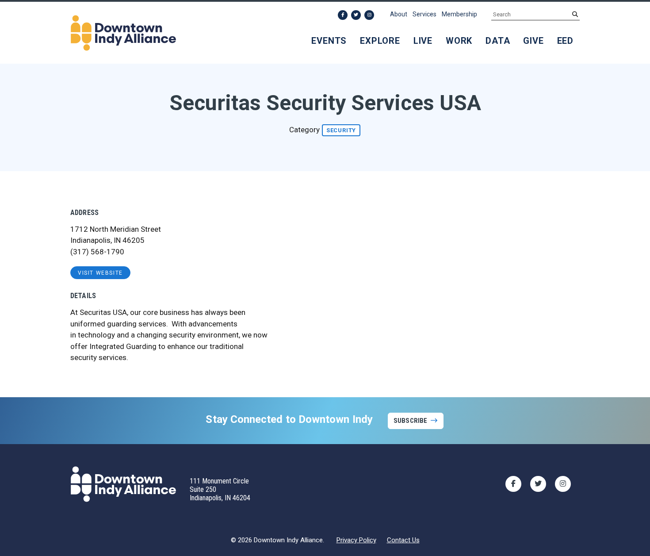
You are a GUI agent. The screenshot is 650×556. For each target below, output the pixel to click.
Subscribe (410, 421)
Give (533, 40)
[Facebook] (343, 15)
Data (498, 40)
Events (329, 40)
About (398, 14)
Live (422, 40)
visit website (100, 273)
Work (459, 40)
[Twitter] (356, 15)
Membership (459, 14)
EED (565, 40)
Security (341, 130)
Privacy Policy (356, 540)
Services (424, 14)
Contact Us (403, 540)
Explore (380, 40)
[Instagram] (369, 15)
